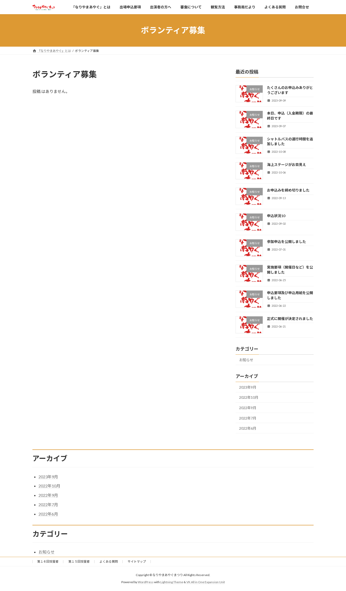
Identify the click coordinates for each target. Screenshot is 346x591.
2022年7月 (247, 418)
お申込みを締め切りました (288, 190)
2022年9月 (247, 407)
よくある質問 (109, 561)
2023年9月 (247, 387)
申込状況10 (276, 216)
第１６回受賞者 (48, 561)
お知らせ (246, 360)
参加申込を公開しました (286, 241)
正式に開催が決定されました (290, 318)
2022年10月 (248, 397)
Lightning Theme (171, 582)
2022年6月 (247, 428)
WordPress (145, 582)
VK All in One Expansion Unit (205, 582)
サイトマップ (137, 561)
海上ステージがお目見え (286, 164)
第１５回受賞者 (79, 561)
